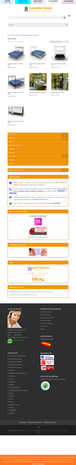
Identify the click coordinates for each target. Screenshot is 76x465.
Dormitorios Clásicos (15, 367)
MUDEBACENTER (13, 430)
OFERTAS (11, 413)
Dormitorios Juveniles (15, 359)
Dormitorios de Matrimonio (17, 356)
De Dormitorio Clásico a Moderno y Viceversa (23, 295)
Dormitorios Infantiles (15, 362)
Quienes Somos (46, 312)
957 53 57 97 (18, 332)
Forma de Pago (46, 320)
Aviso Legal (22, 422)
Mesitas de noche (14, 405)
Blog (43, 329)
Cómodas (12, 384)
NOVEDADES (13, 410)
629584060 (13, 193)
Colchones (12, 382)
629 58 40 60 (17, 335)
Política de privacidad (35, 422)
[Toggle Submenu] (65, 134)
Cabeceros (12, 376)
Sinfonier (12, 407)
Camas (11, 379)
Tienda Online (15, 35)
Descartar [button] (41, 464)
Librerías (11, 396)
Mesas (11, 402)
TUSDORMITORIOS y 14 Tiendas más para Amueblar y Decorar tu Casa (31, 292)
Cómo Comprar (46, 315)
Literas (11, 399)
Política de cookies (50, 422)
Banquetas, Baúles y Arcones (18, 373)
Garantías (45, 326)
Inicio (9, 35)
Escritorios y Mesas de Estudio (18, 390)
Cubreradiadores (14, 387)
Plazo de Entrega (47, 323)
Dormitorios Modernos (16, 364)
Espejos (11, 393)
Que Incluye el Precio (48, 318)
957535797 (61, 191)
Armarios (12, 370)
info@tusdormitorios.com (40, 199)
